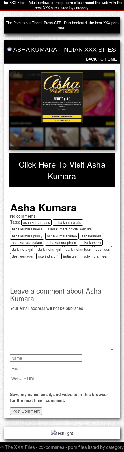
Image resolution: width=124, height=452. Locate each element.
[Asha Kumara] (62, 110)
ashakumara (91, 235)
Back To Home (101, 59)
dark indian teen (78, 249)
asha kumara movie (27, 228)
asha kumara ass (36, 222)
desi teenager (22, 256)
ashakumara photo (61, 242)
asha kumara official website (69, 228)
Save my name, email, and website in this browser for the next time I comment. (59, 397)
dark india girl (22, 249)
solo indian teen (95, 256)
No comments (22, 216)
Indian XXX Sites (89, 49)
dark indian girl (49, 249)
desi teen (103, 249)
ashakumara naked (27, 242)
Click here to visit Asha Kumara (62, 169)
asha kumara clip (68, 222)
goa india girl (48, 256)
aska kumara (91, 242)
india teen (71, 256)
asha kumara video (62, 235)
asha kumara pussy (27, 235)
